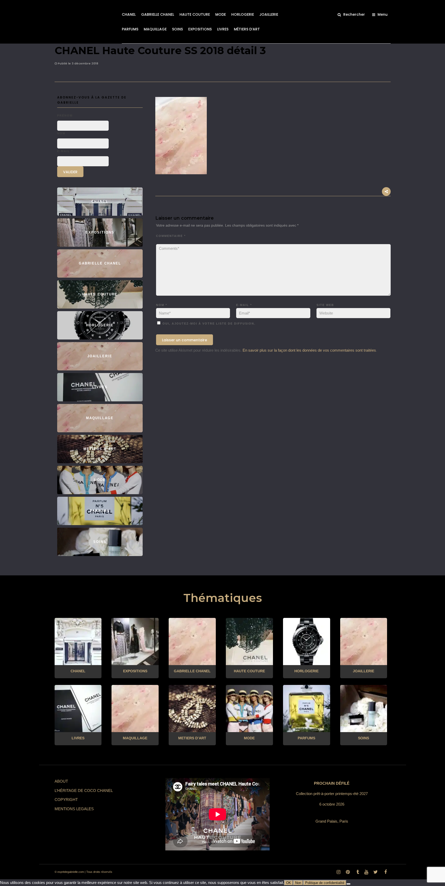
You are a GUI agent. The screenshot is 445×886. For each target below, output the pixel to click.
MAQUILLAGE (155, 29)
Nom (161, 305)
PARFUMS (130, 29)
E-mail (244, 305)
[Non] (348, 884)
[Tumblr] (357, 872)
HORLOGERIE (242, 14)
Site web (325, 305)
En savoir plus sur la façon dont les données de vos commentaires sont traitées (309, 350)
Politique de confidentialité (324, 883)
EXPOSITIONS (200, 29)
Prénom (65, 115)
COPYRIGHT (66, 799)
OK (288, 883)
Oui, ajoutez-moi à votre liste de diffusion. (208, 323)
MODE (220, 14)
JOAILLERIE (268, 14)
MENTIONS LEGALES (74, 809)
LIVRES (222, 29)
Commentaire (171, 235)
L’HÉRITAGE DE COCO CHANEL (84, 790)
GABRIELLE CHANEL (157, 14)
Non (298, 883)
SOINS (177, 29)
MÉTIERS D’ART (247, 29)
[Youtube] (366, 872)
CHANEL (129, 14)
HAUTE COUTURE (194, 14)
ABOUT (61, 781)
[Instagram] (338, 872)
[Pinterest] (348, 872)
